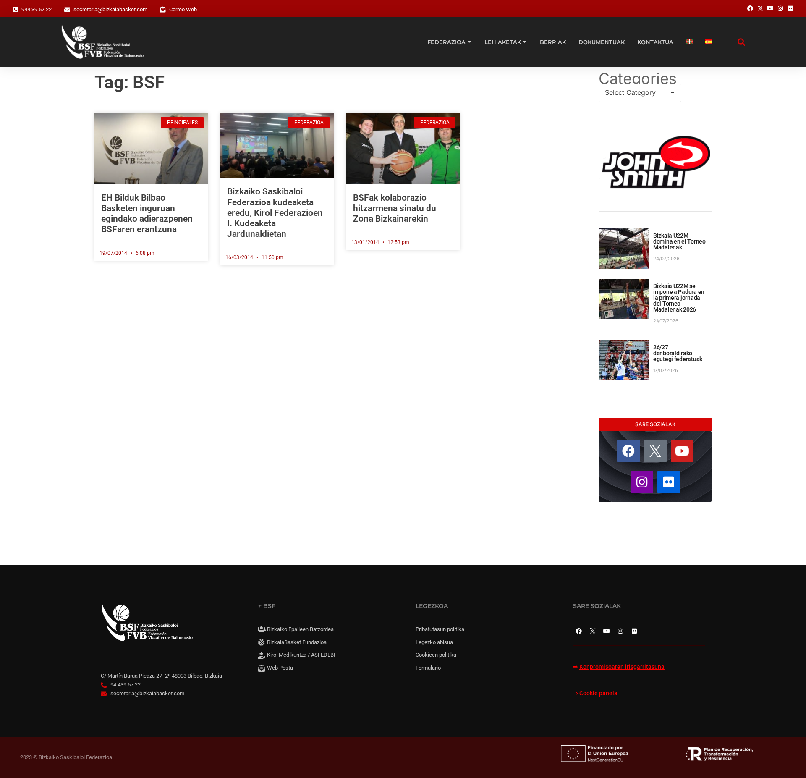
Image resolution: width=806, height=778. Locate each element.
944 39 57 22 (36, 9)
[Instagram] (642, 482)
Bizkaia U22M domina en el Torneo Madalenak (679, 241)
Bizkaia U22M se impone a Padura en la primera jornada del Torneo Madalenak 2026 (678, 298)
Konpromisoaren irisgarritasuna (622, 667)
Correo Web (183, 9)
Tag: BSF (129, 82)
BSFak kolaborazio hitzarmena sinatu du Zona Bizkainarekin (394, 208)
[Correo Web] (163, 10)
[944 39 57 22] (15, 10)
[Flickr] (668, 482)
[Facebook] (628, 451)
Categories (638, 78)
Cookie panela (598, 693)
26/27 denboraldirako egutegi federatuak (677, 353)
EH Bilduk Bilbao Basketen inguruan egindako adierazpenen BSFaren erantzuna (147, 214)
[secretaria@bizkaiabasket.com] (67, 10)
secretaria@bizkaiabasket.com (110, 9)
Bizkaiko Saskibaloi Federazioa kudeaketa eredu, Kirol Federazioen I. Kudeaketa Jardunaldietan (275, 212)
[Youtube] (682, 451)
